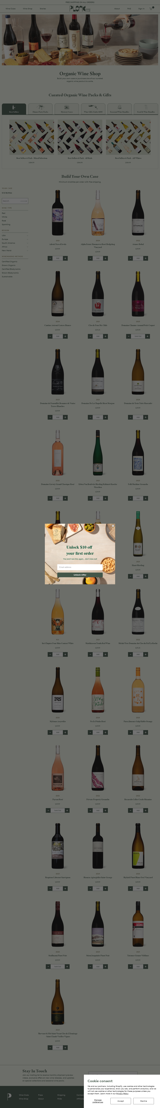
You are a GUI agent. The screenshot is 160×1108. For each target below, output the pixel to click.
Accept (120, 1101)
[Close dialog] (113, 526)
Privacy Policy (122, 1093)
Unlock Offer (80, 575)
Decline (143, 1101)
